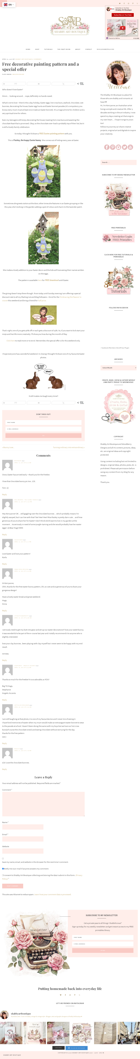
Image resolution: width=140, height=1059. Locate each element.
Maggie (17, 748)
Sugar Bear (18, 539)
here (40, 280)
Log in (101, 1052)
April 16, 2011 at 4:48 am (23, 617)
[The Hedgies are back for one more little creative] (11, 1033)
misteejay (17, 460)
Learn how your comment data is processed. (52, 894)
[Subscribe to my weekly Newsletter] (118, 216)
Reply (4, 494)
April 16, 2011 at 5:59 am (22, 667)
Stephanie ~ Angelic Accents (25, 665)
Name (5, 822)
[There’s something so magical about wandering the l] (129, 1033)
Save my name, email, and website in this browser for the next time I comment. (35, 862)
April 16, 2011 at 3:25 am (22, 571)
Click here (11, 341)
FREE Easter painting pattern (51, 134)
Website (5, 846)
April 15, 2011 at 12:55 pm (23, 501)
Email (5, 834)
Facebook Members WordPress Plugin (115, 348)
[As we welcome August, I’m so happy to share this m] (35, 1033)
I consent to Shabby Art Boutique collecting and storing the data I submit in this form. (42, 877)
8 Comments (37, 59)
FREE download (52, 280)
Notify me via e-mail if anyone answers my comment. (26, 869)
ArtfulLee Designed (21, 705)
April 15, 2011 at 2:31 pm (22, 541)
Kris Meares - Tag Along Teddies (26, 499)
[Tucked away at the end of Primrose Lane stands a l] (58, 1033)
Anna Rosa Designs (21, 569)
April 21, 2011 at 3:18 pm (22, 750)
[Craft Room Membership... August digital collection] (82, 1033)
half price (42, 300)
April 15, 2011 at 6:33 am (22, 462)
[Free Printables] (118, 238)
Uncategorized (18, 74)
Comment (7, 790)
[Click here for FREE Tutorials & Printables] (118, 279)
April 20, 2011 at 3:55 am (23, 707)
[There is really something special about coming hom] (105, 1033)
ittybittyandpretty (21, 616)
